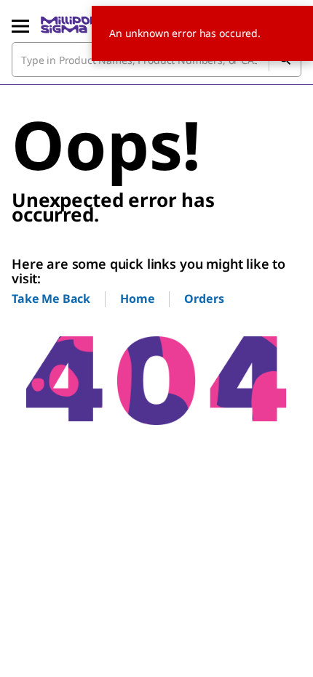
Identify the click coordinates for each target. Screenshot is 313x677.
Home (137, 299)
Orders (203, 299)
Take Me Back (51, 299)
